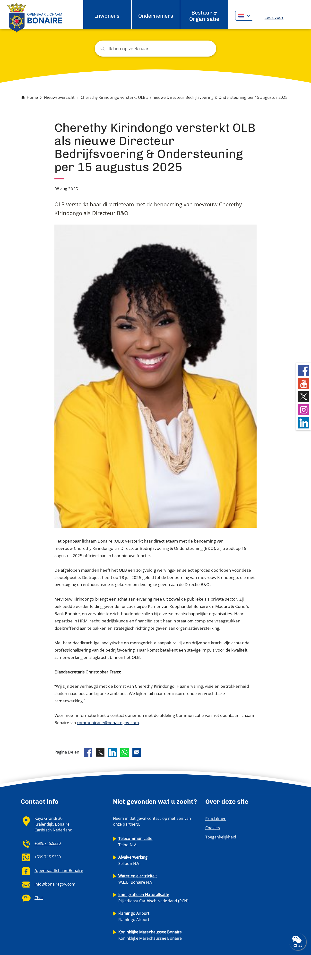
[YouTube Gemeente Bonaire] (303, 383)
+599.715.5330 (48, 843)
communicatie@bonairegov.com (108, 722)
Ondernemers (155, 16)
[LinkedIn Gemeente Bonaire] (303, 422)
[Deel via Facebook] (88, 752)
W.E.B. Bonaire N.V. (137, 879)
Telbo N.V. (135, 841)
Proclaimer (215, 818)
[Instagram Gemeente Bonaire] (303, 409)
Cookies (212, 827)
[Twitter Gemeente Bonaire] (303, 396)
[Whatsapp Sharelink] (124, 752)
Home (32, 97)
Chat (39, 897)
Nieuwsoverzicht (59, 97)
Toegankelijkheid (220, 837)
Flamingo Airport (134, 916)
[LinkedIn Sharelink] (112, 752)
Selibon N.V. (133, 860)
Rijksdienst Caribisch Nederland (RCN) (153, 898)
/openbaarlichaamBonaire (59, 870)
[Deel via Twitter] (100, 752)
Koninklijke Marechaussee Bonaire (150, 935)
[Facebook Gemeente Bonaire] (303, 370)
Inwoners (107, 16)
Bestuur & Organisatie (204, 15)
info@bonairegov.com (55, 884)
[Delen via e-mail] (136, 752)
